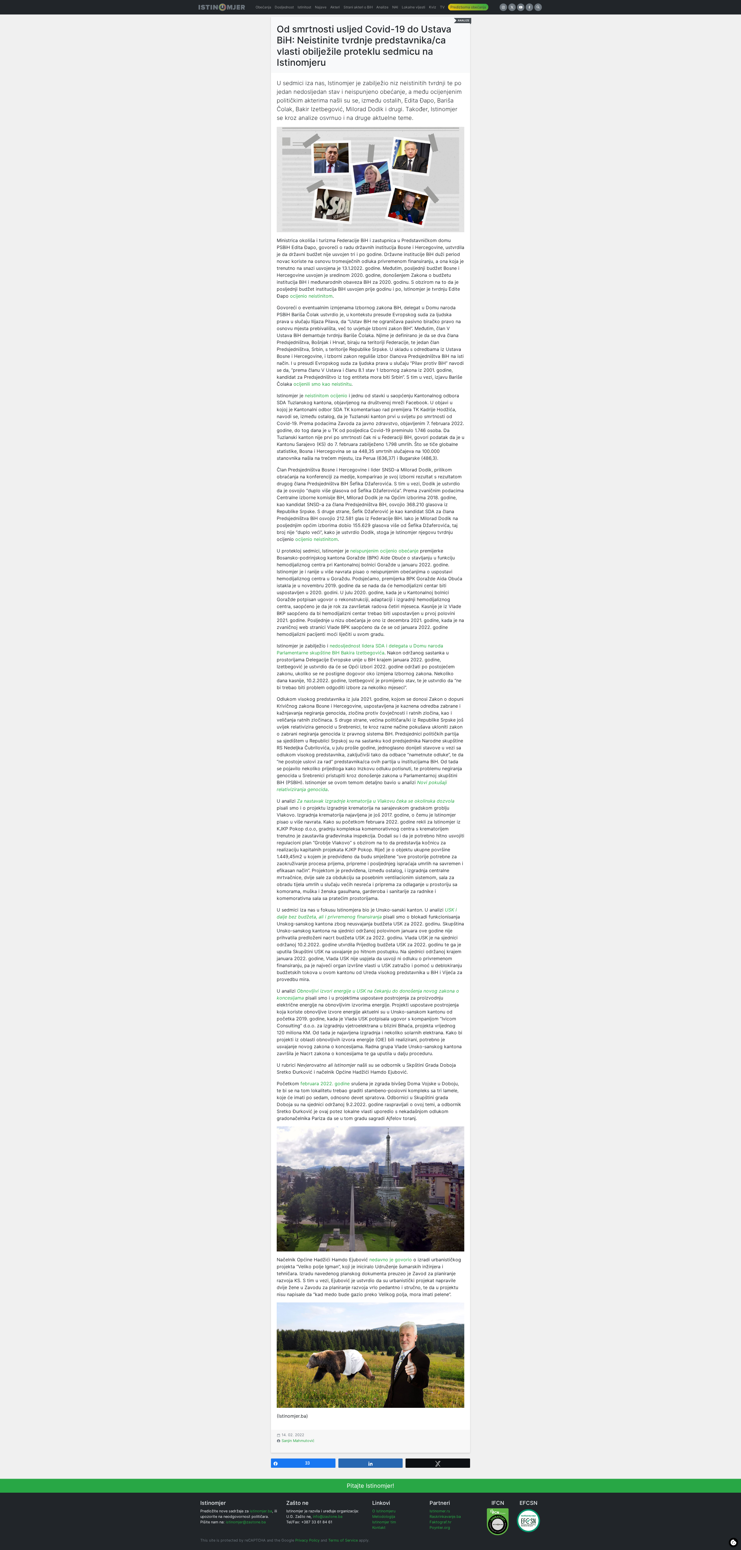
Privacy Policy (307, 1540)
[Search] (538, 7)
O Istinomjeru (383, 1511)
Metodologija (383, 1516)
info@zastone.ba (327, 1516)
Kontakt (379, 1527)
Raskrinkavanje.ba (445, 1516)
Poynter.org (440, 1527)
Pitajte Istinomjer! (370, 1485)
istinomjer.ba (261, 1511)
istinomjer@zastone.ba (246, 1522)
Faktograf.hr (441, 1522)
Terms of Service (343, 1540)
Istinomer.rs (440, 1511)
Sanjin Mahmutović (298, 1441)
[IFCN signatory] (498, 1521)
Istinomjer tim (384, 1522)
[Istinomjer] (222, 7)
